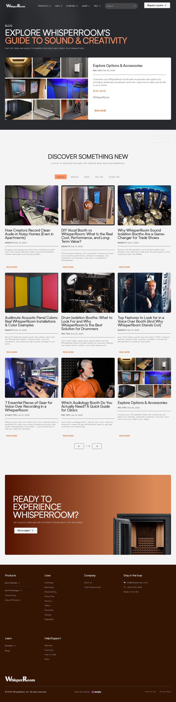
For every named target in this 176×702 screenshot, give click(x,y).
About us (88, 582)
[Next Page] (97, 446)
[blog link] (31, 227)
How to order (50, 654)
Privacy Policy (165, 691)
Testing (48, 614)
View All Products (12, 600)
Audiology (49, 582)
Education (49, 610)
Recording (49, 587)
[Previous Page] (79, 446)
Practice (48, 601)
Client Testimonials (92, 587)
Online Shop (10, 595)
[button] (44, 6)
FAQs (47, 659)
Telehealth (49, 619)
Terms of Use (150, 691)
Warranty (49, 645)
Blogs (7, 650)
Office (47, 605)
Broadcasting (51, 591)
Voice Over (49, 596)
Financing (49, 650)
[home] (16, 6)
